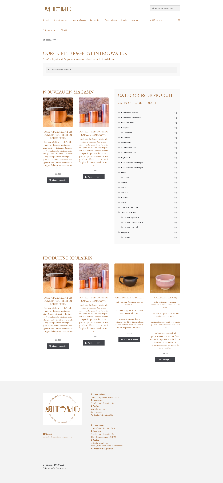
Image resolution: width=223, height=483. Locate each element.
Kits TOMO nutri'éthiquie (132, 167)
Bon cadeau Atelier (129, 112)
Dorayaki (125, 127)
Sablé (123, 202)
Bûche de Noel (127, 122)
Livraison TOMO (79, 20)
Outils (124, 187)
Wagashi (125, 232)
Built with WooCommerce (54, 468)
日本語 (64, 30)
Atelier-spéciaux (132, 217)
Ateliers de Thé (131, 227)
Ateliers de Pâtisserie (134, 222)
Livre (127, 177)
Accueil (46, 20)
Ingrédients (126, 157)
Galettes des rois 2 (129, 152)
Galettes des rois (128, 147)
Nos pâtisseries (60, 20)
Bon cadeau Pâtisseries (131, 117)
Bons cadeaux (111, 20)
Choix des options (165, 359)
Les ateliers (95, 20)
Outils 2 (124, 192)
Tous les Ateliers (128, 212)
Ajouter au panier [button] (59, 180)
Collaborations (49, 30)
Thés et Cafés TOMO (130, 207)
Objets (124, 182)
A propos (135, 20)
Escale (124, 20)
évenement (126, 142)
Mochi (127, 237)
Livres (123, 172)
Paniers (124, 197)
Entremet (125, 137)
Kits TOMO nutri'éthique (132, 162)
